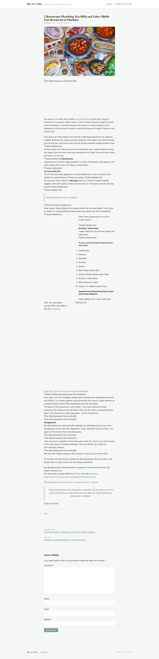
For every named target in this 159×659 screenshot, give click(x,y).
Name (46, 599)
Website (47, 619)
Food (45, 513)
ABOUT (109, 4)
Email (46, 609)
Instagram (43, 652)
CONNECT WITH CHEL (123, 4)
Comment (49, 565)
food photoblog (81, 119)
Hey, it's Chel (34, 3)
